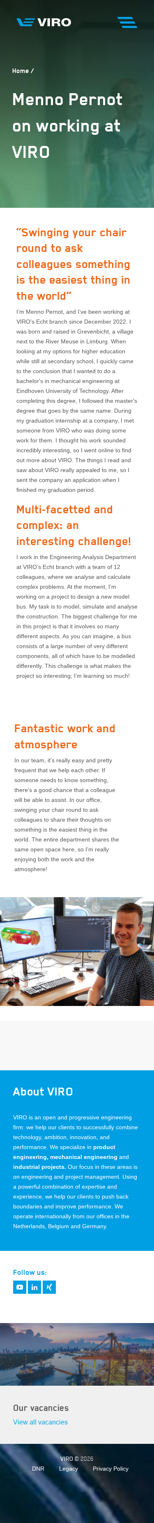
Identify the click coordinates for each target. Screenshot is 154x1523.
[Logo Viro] (43, 22)
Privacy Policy (111, 1468)
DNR (38, 1468)
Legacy (68, 1468)
